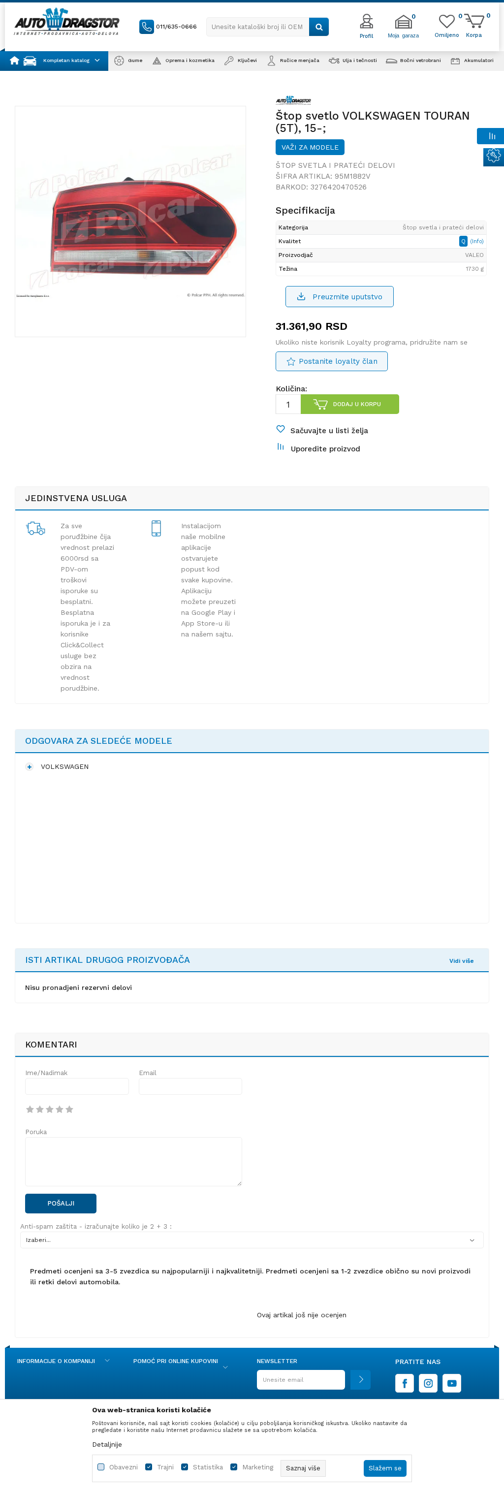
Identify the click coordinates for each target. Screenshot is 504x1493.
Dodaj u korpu (357, 404)
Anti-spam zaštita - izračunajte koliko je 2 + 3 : (96, 1226)
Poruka (36, 1132)
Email (148, 1073)
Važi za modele (310, 147)
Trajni (165, 1467)
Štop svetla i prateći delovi (335, 165)
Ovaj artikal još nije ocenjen (301, 1315)
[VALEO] (293, 102)
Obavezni (123, 1467)
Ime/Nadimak (46, 1073)
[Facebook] (404, 1383)
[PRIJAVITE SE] (314, 1383)
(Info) (477, 241)
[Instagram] (428, 1383)
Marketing (257, 1467)
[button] (267, 26)
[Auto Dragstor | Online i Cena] (67, 21)
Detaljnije (107, 1444)
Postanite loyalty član (338, 361)
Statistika (208, 1467)
